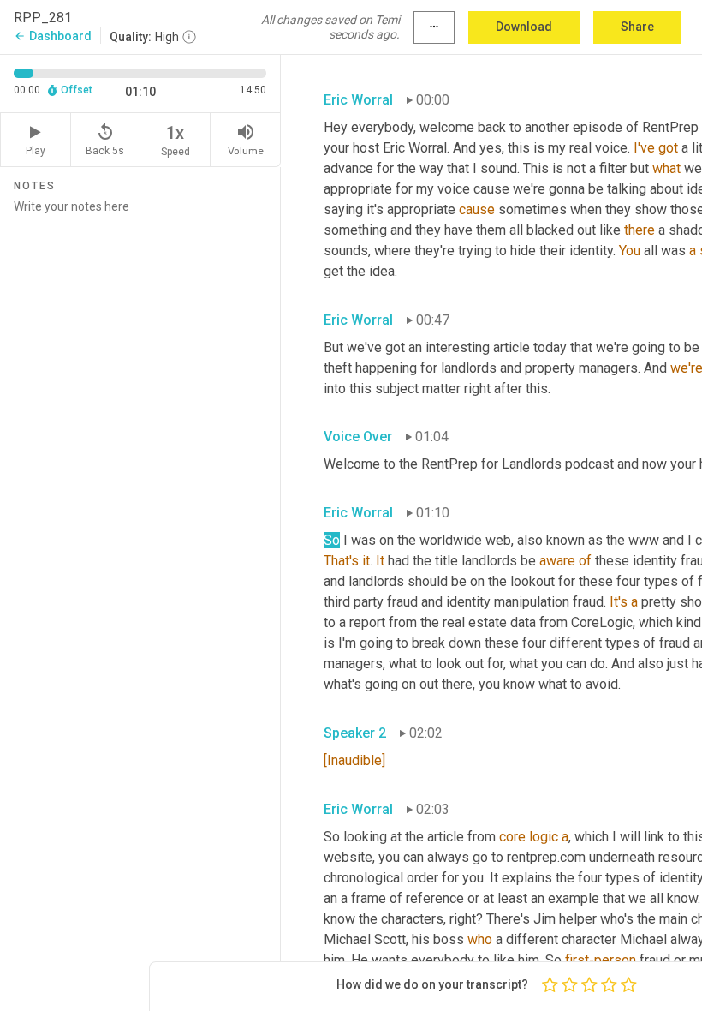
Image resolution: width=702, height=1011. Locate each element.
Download (524, 26)
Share (637, 26)
